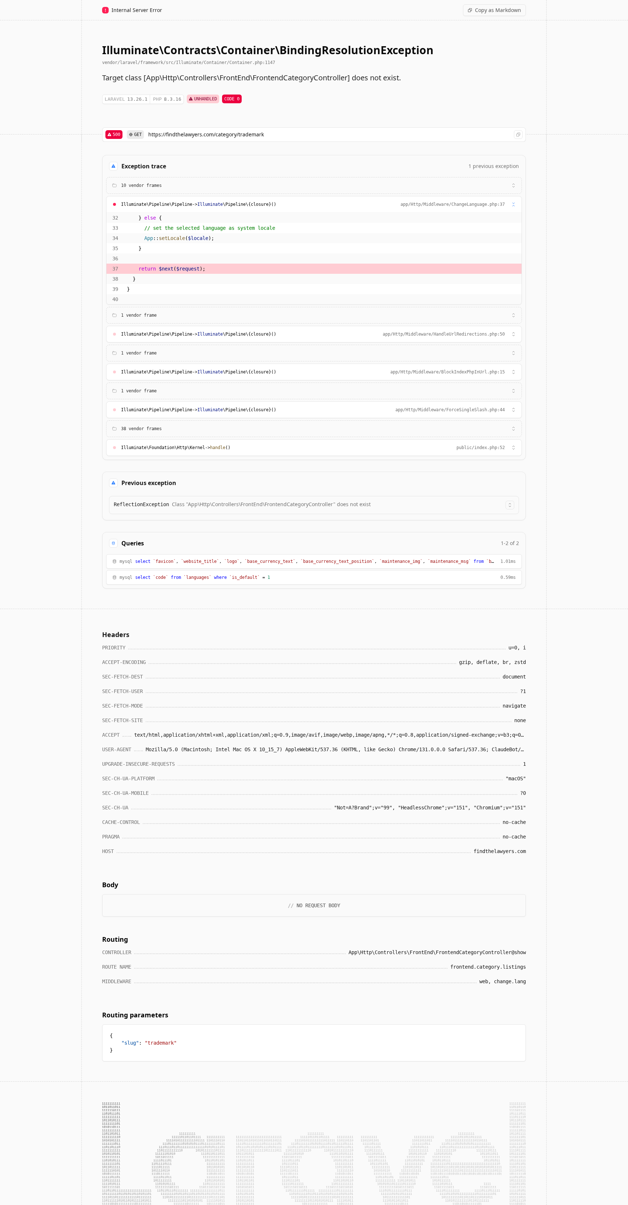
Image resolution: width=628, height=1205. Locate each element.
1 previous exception (493, 166)
